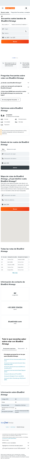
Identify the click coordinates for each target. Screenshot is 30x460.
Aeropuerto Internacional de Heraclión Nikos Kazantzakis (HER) (14, 363)
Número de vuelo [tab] (11, 149)
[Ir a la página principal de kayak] (10, 8)
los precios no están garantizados (9, 438)
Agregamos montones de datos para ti (12, 445)
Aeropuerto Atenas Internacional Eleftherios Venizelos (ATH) (14, 367)
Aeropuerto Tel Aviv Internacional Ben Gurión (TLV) (15, 360)
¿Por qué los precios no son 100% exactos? (13, 448)
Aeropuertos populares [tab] (9, 348)
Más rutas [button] (15, 273)
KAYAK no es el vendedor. (9, 443)
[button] (2, 8)
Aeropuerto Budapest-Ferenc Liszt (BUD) (14, 376)
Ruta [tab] (3, 149)
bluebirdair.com (15, 321)
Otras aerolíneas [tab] (22, 348)
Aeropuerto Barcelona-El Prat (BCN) (12, 374)
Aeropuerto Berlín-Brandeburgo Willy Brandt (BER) (15, 379)
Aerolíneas (13, 427)
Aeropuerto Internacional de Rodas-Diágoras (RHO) (14, 371)
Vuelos (7, 427)
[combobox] (16, 154)
